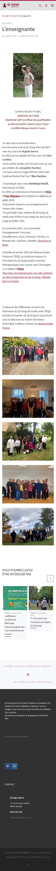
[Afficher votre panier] (46, 5)
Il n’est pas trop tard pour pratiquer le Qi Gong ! (40, 622)
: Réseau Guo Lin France (27, 277)
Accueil (5, 16)
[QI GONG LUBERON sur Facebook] (8, 766)
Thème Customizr (42, 857)
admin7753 (11, 36)
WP (18, 857)
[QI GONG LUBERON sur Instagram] (14, 766)
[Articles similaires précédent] (43, 578)
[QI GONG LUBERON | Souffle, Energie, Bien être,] (10, 5)
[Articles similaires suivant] (50, 578)
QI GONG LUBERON (21, 852)
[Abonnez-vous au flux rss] (28, 865)
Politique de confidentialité (16, 736)
